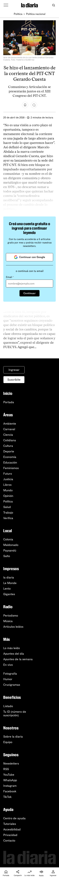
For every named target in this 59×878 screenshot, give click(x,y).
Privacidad (10, 835)
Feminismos (11, 468)
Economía (9, 457)
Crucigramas (11, 685)
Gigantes (9, 594)
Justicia (8, 479)
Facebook (9, 791)
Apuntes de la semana (18, 659)
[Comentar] (34, 105)
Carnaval (9, 429)
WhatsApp (10, 780)
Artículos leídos (13, 626)
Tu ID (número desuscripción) (14, 713)
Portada (8, 402)
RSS (6, 769)
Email (10, 277)
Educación (10, 462)
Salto (6, 556)
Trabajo (8, 512)
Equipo (7, 742)
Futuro (7, 473)
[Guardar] (25, 105)
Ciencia (8, 435)
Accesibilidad (12, 829)
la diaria (8, 577)
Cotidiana (9, 440)
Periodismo (10, 615)
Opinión (8, 496)
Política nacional (35, 14)
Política (18, 14)
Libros (7, 485)
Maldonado (10, 545)
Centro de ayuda (14, 818)
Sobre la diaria (13, 736)
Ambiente (9, 423)
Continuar (29, 293)
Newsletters (11, 763)
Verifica (8, 518)
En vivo (8, 665)
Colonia (8, 539)
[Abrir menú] (6, 5)
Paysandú (9, 550)
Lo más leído (11, 648)
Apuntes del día (13, 653)
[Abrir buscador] (53, 5)
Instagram (10, 786)
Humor (7, 679)
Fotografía (10, 673)
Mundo (8, 490)
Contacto (9, 840)
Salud (7, 507)
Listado (8, 706)
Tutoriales (9, 824)
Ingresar (14, 370)
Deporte (8, 451)
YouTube (8, 774)
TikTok (7, 797)
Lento (7, 588)
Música (8, 621)
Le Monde (10, 583)
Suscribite (13, 379)
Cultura (8, 446)
